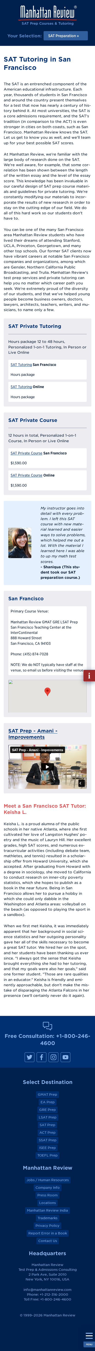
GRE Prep (47, 1110)
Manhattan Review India (47, 1210)
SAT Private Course (26, 453)
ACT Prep (47, 1132)
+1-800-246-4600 (55, 1299)
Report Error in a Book (47, 1233)
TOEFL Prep (47, 1155)
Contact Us (47, 1241)
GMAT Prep (47, 1094)
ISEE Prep (47, 1148)
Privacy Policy (47, 1225)
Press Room (47, 1195)
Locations (47, 1203)
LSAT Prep (47, 1117)
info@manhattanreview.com (47, 1290)
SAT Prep (47, 1125)
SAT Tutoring (21, 365)
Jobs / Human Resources (48, 1180)
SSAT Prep (47, 1140)
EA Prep (48, 1102)
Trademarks (47, 1218)
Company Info (48, 1187)
